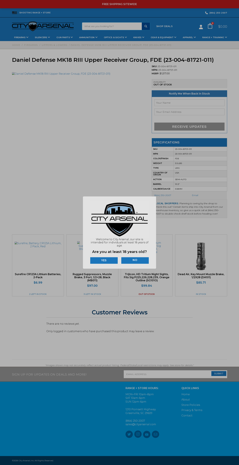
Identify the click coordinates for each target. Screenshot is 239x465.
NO (135, 260)
